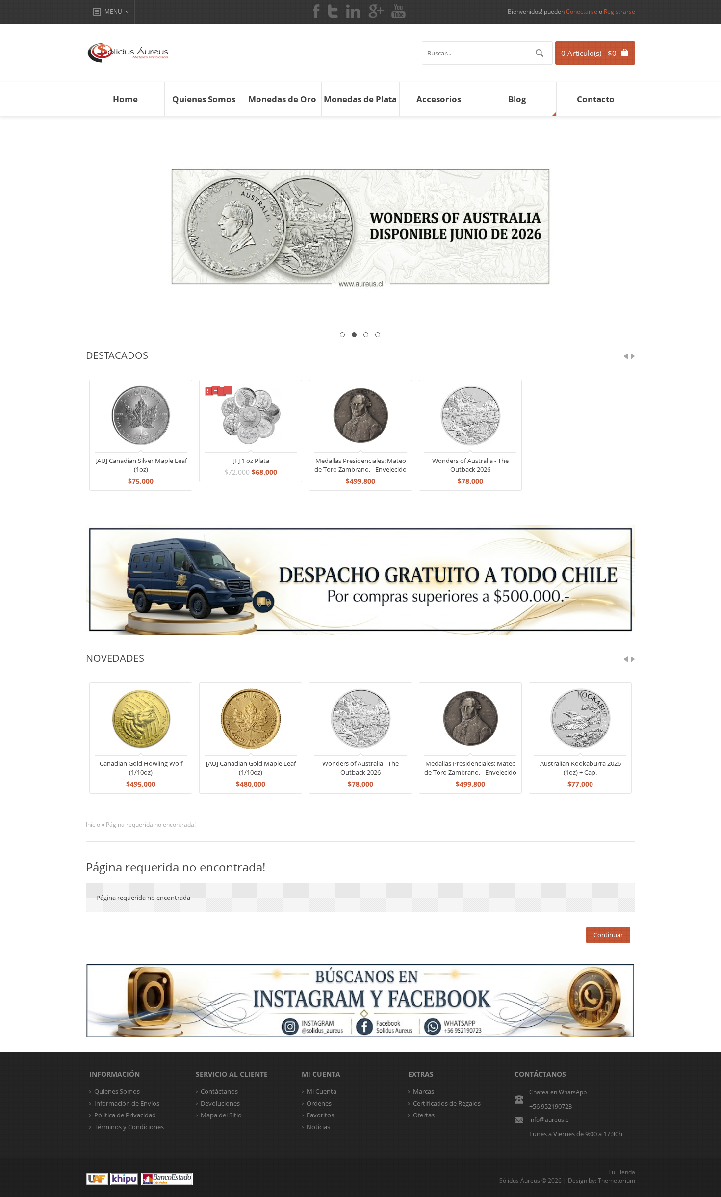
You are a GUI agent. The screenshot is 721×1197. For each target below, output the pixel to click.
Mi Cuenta (321, 1091)
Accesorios (438, 99)
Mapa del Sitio (221, 1115)
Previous (100, 226)
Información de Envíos (126, 1103)
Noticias (318, 1126)
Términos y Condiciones (129, 1126)
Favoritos (320, 1115)
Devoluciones (220, 1103)
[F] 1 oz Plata (250, 460)
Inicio (93, 824)
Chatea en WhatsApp (558, 1092)
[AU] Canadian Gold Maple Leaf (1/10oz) (251, 768)
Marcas (423, 1091)
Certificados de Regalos (447, 1103)
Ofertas (424, 1115)
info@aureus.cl (549, 1119)
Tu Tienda (621, 1172)
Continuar (608, 934)
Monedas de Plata (360, 99)
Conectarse (581, 11)
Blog (517, 99)
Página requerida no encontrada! (151, 824)
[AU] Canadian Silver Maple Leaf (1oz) (141, 465)
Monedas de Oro (282, 99)
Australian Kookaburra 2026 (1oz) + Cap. (580, 768)
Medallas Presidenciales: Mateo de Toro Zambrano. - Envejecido (360, 465)
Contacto (596, 99)
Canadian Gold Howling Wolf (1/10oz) (141, 768)
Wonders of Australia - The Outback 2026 (470, 465)
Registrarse (619, 11)
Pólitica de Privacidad (125, 1115)
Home (125, 99)
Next (620, 226)
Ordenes (319, 1103)
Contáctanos (219, 1091)
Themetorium (616, 1180)
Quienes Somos (203, 99)
